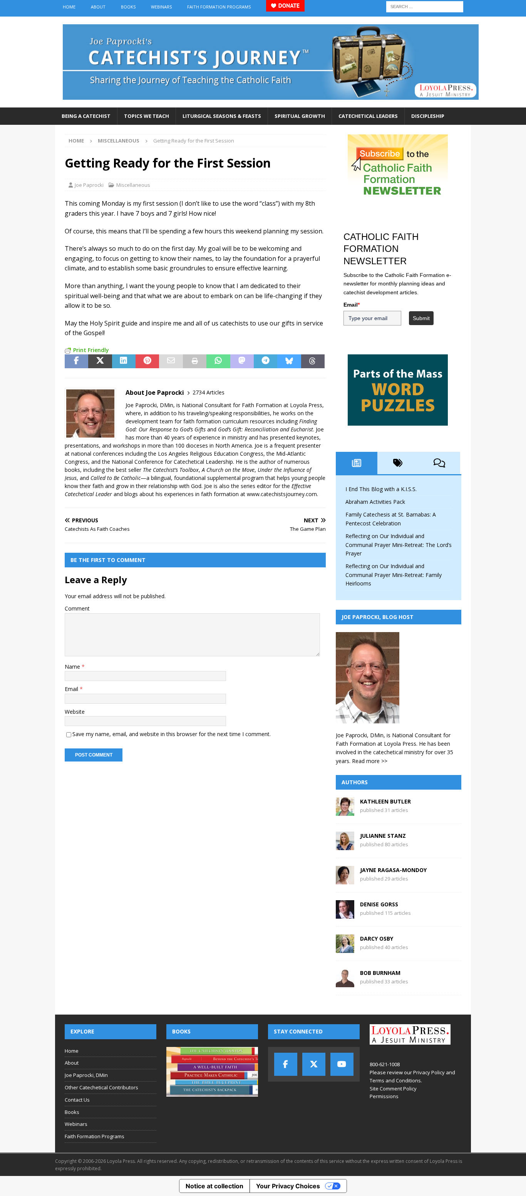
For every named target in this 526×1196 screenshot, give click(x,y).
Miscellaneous (133, 184)
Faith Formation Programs (219, 7)
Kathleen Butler (385, 801)
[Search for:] (424, 6)
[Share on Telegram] (265, 361)
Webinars (161, 7)
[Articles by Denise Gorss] (345, 914)
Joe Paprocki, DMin (86, 1075)
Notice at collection (214, 1186)
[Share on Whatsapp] (218, 361)
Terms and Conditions (395, 1080)
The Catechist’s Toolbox (171, 469)
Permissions (384, 1096)
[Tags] (398, 463)
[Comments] (439, 463)
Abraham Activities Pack (375, 501)
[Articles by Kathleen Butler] (345, 811)
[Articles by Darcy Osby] (345, 948)
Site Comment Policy (393, 1088)
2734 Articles (208, 392)
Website (75, 711)
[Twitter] (313, 1064)
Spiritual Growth (300, 115)
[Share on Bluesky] (289, 361)
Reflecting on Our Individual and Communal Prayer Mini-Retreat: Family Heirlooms (393, 574)
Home (69, 7)
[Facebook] (285, 1064)
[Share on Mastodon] (242, 361)
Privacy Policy (429, 1072)
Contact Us (77, 1099)
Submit (421, 318)
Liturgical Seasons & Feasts (222, 115)
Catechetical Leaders (368, 115)
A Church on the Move (228, 469)
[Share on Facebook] (76, 361)
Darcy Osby (376, 938)
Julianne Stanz (383, 835)
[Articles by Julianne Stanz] (345, 845)
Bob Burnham (380, 972)
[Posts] (356, 463)
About (98, 7)
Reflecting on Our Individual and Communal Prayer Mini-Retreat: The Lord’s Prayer (398, 544)
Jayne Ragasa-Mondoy (393, 870)
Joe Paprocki (89, 184)
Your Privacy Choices (288, 1186)
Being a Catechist (86, 115)
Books (128, 7)
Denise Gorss (379, 904)
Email (72, 689)
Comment (77, 608)
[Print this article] (194, 361)
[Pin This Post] (147, 361)
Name (73, 666)
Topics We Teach (146, 115)
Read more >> (369, 761)
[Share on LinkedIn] (124, 361)
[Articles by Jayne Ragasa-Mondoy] (345, 880)
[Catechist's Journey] (270, 103)
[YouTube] (341, 1064)
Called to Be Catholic (115, 477)
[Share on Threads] (313, 361)
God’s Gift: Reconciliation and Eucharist (265, 429)
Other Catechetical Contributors (101, 1087)
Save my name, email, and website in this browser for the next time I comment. (171, 734)
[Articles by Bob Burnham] (345, 982)
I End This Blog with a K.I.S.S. (381, 489)
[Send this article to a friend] (171, 361)
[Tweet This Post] (100, 361)
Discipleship (427, 115)
